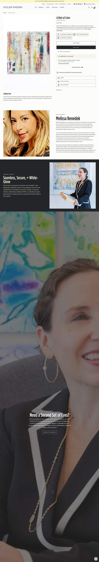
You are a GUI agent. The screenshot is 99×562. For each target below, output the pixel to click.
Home (4, 12)
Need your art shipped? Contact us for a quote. (70, 72)
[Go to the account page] (91, 7)
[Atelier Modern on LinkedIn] (78, 4)
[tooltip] (82, 67)
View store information (63, 63)
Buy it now (76, 47)
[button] (76, 67)
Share (60, 90)
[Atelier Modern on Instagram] (76, 4)
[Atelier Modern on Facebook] (74, 4)
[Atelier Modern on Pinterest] (80, 4)
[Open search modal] (88, 7)
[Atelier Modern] (12, 7)
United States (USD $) (90, 4)
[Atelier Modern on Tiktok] (82, 4)
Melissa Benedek (60, 20)
